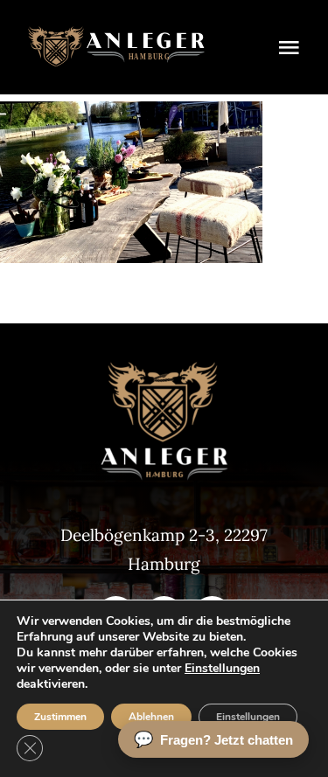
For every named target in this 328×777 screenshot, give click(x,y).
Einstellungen (222, 668)
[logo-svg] (116, 34)
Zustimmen (60, 717)
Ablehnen (151, 717)
